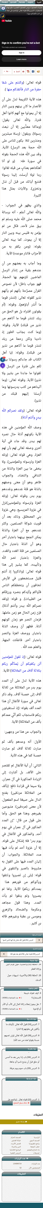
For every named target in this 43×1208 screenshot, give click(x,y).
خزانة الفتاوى (16, 1140)
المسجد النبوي (35, 1140)
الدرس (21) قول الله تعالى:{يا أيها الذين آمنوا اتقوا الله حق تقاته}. (18, 942)
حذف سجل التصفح (20, 1103)
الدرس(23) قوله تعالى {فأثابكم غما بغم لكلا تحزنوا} (25, 956)
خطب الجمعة (35, 1146)
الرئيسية (37, 1137)
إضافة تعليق (20, 1121)
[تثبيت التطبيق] (2, 365)
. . (2, 1205)
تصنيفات (36, 1153)
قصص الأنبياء (16, 1143)
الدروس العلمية (15, 1153)
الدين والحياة (16, 1146)
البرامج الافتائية (15, 1150)
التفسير (16, 7)
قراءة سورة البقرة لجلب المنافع (25, 1010)
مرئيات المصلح (37, 7)
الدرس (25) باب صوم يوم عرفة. (23, 1054)
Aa (7, 71)
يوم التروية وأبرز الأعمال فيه (24, 1072)
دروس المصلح (25, 7)
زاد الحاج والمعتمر (33, 1150)
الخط (18, 71)
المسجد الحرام (16, 1137)
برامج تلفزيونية (34, 1143)
